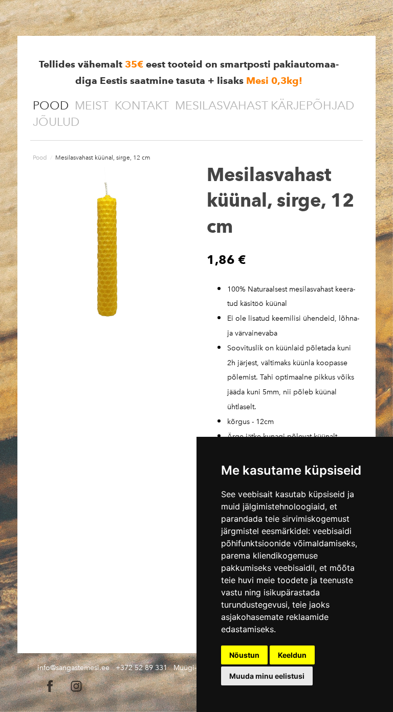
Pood (51, 105)
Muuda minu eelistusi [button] (266, 676)
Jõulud (56, 122)
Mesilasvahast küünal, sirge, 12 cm (102, 157)
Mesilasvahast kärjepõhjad (264, 105)
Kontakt (142, 105)
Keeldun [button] (292, 655)
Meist (91, 105)
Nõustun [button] (244, 655)
